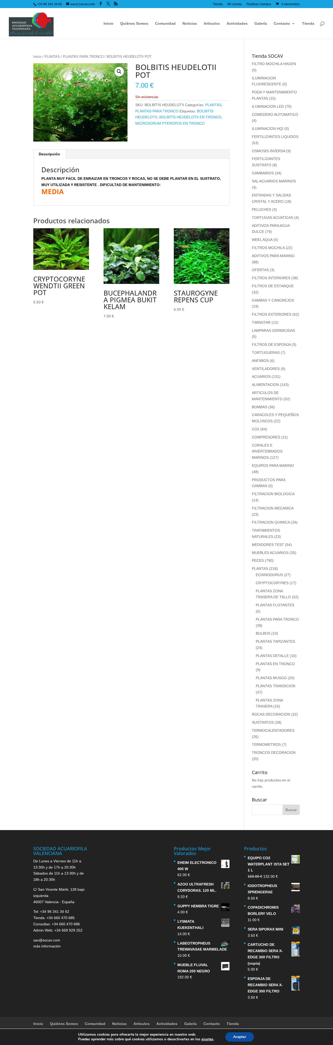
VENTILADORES (266, 369)
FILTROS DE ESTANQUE (273, 286)
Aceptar (239, 1036)
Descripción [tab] (49, 154)
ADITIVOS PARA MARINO (273, 256)
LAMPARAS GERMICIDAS (273, 330)
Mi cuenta (234, 4)
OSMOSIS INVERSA (268, 151)
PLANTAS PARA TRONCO (83, 57)
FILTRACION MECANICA (272, 508)
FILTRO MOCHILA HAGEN (274, 64)
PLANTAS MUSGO (271, 678)
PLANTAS (52, 57)
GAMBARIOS (263, 173)
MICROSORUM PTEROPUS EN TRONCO (170, 123)
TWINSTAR (261, 322)
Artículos (212, 24)
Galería (260, 24)
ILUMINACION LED (268, 106)
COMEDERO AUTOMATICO (275, 114)
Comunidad (165, 24)
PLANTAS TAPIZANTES (275, 641)
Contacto (282, 24)
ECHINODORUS (269, 575)
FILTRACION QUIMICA (271, 522)
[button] (119, 71)
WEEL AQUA (262, 240)
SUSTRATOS (263, 722)
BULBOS (263, 633)
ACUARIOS (261, 376)
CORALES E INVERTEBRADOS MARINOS (267, 451)
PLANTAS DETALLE (272, 656)
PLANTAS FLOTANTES (275, 605)
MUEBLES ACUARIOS (270, 553)
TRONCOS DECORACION (274, 752)
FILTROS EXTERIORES (271, 314)
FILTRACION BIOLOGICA (273, 494)
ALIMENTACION (265, 385)
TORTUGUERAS (266, 353)
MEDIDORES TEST (268, 545)
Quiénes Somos (134, 24)
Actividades (237, 24)
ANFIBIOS (260, 361)
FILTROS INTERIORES (271, 278)
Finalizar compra (258, 4)
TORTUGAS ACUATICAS (272, 217)
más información (47, 946)
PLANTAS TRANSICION (275, 686)
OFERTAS (260, 270)
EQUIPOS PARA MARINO (273, 465)
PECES (258, 560)
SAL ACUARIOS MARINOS (274, 181)
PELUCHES (261, 209)
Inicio (108, 24)
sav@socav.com (46, 940)
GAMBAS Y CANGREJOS (273, 300)
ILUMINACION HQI (267, 128)
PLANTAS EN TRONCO (275, 664)
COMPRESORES (266, 437)
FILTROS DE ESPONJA (271, 344)
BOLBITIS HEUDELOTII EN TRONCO (190, 117)
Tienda (218, 4)
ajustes (207, 1039)
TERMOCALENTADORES (273, 730)
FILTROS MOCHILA (268, 248)
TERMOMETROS (266, 744)
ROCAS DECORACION (271, 714)
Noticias (189, 24)
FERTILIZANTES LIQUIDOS (275, 137)
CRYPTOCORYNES (272, 583)
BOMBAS (259, 407)
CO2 (255, 429)
